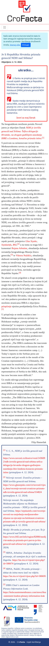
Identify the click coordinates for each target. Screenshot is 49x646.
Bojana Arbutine (19, 248)
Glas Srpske (31, 241)
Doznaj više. (15, 44)
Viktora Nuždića (23, 255)
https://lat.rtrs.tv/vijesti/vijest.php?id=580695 (24, 576)
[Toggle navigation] (4, 27)
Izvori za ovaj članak (25, 117)
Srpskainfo (6, 244)
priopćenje (6, 306)
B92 (15, 244)
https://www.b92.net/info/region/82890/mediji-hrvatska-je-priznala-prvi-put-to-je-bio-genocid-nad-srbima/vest (24, 540)
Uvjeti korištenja (34, 642)
